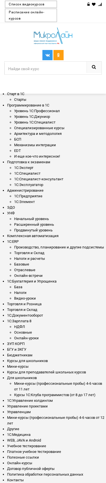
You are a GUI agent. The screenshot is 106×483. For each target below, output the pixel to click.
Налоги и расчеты (29, 258)
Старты (20, 99)
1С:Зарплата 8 (19, 321)
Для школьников (22, 378)
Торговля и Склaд (29, 253)
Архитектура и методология (38, 133)
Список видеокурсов (26, 4)
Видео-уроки (25, 298)
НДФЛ (19, 327)
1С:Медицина (19, 434)
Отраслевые (24, 270)
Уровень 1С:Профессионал (37, 111)
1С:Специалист (27, 173)
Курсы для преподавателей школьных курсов (46, 372)
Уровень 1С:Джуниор (32, 116)
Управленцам (19, 412)
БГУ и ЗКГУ (16, 349)
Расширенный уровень (34, 224)
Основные (23, 332)
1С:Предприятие (28, 196)
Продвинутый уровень (33, 230)
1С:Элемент (24, 202)
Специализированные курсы (39, 128)
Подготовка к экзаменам (28, 162)
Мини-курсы (18, 366)
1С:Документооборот (25, 315)
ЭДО (11, 207)
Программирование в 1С (28, 105)
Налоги (20, 292)
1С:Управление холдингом (30, 400)
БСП (17, 139)
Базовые (21, 264)
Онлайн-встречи (28, 275)
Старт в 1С (15, 94)
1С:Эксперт (23, 168)
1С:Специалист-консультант (38, 179)
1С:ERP (13, 241)
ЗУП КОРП (16, 344)
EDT (17, 151)
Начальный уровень (31, 219)
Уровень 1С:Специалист (34, 122)
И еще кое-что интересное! (37, 156)
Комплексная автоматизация (33, 236)
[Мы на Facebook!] (58, 55)
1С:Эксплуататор (28, 185)
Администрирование (25, 190)
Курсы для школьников (27, 361)
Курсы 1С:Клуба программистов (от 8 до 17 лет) (55, 395)
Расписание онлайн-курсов (26, 15)
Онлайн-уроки (26, 338)
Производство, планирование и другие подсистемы (59, 247)
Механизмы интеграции (35, 145)
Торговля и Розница (24, 304)
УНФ (11, 213)
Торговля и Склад (22, 310)
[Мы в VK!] (47, 55)
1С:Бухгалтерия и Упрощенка (32, 281)
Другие (13, 429)
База (18, 287)
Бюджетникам (20, 355)
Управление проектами (27, 406)
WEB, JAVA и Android (24, 440)
